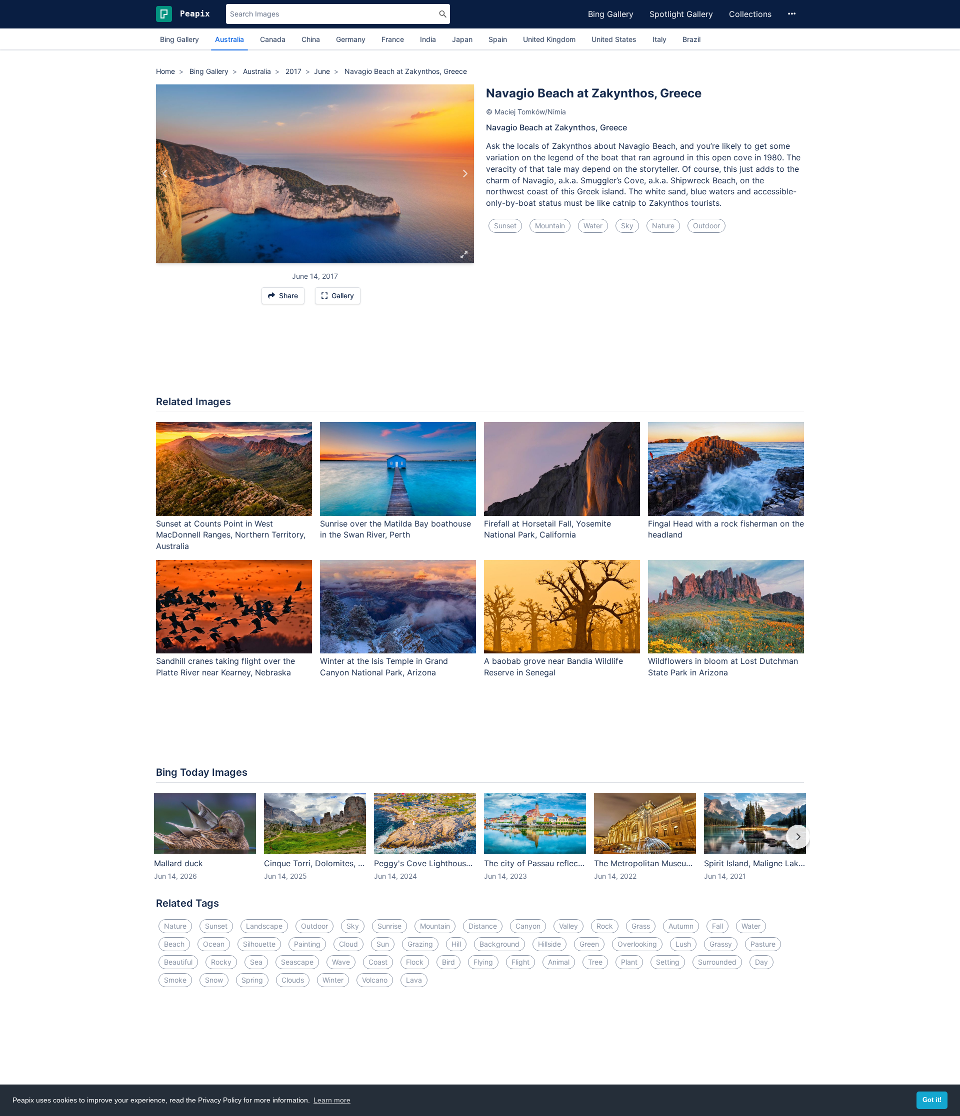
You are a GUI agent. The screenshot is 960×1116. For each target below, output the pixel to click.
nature (663, 225)
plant (629, 962)
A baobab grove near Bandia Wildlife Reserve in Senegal (553, 666)
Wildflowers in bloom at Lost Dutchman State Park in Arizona (723, 666)
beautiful (178, 962)
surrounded (717, 962)
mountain (550, 225)
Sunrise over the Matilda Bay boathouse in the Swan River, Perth (395, 529)
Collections (750, 14)
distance (482, 926)
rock (604, 926)
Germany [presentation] (351, 39)
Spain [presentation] (497, 39)
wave (341, 962)
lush (683, 944)
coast (378, 962)
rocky (221, 962)
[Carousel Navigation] (480, 844)
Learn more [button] (332, 1100)
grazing (420, 944)
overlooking (637, 944)
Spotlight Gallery (681, 14)
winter (333, 980)
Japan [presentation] (462, 39)
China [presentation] (311, 39)
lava (414, 980)
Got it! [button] (932, 1100)
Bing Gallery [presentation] (179, 39)
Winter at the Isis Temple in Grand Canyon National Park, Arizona (384, 666)
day (761, 962)
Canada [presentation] (273, 39)
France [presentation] (393, 39)
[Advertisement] (480, 355)
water (593, 225)
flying (483, 962)
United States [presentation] (614, 39)
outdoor (706, 225)
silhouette (259, 944)
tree (595, 962)
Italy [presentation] (659, 39)
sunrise (390, 926)
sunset (505, 225)
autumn (681, 926)
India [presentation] (428, 39)
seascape (297, 962)
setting (668, 962)
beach (174, 944)
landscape (264, 926)
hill (456, 944)
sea (256, 962)
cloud (348, 944)
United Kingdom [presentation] (549, 39)
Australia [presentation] (229, 39)
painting (307, 944)
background (500, 944)
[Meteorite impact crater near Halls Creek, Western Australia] (165, 173)
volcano (375, 980)
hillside (549, 944)
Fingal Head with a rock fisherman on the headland (726, 529)
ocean (213, 944)
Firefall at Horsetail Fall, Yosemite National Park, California (547, 529)
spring (252, 980)
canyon (528, 926)
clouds (293, 980)
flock (415, 962)
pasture (763, 944)
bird (448, 962)
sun (382, 944)
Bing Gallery (611, 14)
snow (214, 980)
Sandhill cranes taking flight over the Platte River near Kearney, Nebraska (225, 666)
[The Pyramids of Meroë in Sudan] (465, 173)
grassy (721, 944)
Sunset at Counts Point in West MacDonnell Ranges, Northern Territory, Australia (231, 535)
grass (641, 926)
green (589, 944)
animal (559, 962)
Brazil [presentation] (691, 39)
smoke (175, 980)
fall (717, 926)
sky (627, 225)
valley (568, 926)
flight (521, 962)
